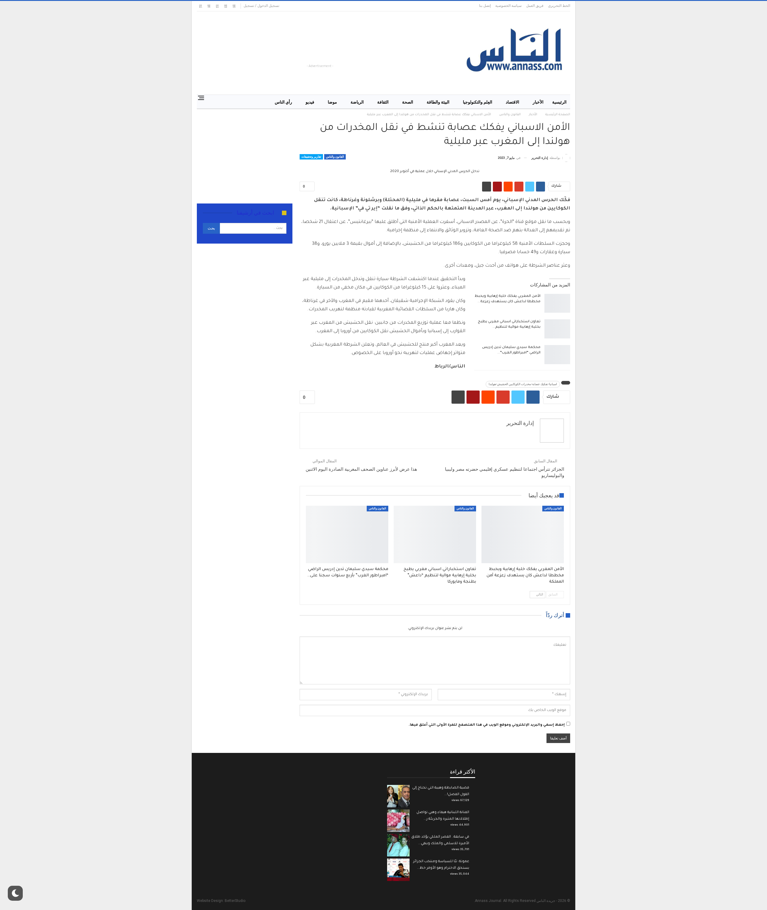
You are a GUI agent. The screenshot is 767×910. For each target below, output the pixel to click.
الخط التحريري (559, 6)
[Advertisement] (334, 49)
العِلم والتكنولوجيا (477, 102)
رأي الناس (283, 102)
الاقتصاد (512, 102)
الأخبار (538, 102)
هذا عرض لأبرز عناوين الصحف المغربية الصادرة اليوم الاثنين (361, 469)
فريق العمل (534, 6)
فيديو (310, 102)
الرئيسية (559, 102)
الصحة (407, 102)
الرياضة (357, 102)
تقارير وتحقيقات (311, 156)
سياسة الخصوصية (508, 6)
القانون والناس (335, 156)
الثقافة (383, 102)
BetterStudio (235, 901)
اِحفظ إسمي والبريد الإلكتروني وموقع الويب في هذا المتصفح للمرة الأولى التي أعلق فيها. (487, 725)
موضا (332, 102)
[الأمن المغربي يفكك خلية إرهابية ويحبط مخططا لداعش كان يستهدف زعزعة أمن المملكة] (557, 303)
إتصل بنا (485, 6)
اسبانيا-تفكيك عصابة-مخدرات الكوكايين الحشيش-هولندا (523, 384)
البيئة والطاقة (438, 102)
